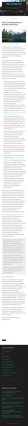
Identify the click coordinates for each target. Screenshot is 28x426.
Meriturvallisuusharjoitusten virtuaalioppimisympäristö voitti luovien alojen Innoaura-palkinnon (12, 412)
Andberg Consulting (6, 351)
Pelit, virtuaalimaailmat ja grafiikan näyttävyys (12, 23)
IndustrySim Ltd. (5, 356)
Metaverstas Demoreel (7, 395)
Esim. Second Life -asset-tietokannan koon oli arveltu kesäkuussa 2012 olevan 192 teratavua (14, 158)
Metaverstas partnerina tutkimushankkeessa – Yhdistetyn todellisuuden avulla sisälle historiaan (12, 416)
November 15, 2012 (6, 26)
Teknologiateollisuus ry (7, 370)
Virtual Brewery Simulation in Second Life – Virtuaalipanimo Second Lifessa (11, 392)
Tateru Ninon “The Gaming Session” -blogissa (12, 214)
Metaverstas (14, 4)
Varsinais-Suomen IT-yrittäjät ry (9, 372)
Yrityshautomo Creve (6, 375)
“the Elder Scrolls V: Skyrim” (16, 73)
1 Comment (14, 26)
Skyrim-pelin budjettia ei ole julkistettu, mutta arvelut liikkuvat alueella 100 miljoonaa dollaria (15, 112)
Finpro (3, 353)
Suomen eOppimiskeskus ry (8, 364)
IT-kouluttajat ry (5, 359)
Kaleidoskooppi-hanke (7, 361)
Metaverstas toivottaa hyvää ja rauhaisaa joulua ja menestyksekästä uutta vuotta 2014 (13, 402)
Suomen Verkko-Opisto (7, 367)
